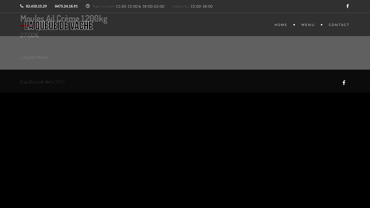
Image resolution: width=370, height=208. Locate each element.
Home (281, 25)
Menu (308, 25)
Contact (339, 25)
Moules (41, 57)
